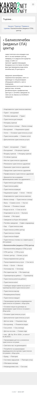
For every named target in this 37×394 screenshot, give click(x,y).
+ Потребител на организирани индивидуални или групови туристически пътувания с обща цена (17, 351)
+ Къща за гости (8, 209)
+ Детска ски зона (9, 331)
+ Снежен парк (22, 331)
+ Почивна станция (18, 206)
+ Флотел (19, 265)
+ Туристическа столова (11, 233)
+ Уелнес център (9, 255)
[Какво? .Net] (13, 7)
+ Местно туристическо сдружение (15, 160)
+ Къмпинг (6, 216)
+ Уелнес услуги (21, 255)
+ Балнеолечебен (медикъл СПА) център (18, 245)
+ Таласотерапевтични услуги (13, 262)
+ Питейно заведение (10, 116)
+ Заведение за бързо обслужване (15, 220)
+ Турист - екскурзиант (11, 113)
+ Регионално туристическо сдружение (16, 164)
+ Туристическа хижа (15, 226)
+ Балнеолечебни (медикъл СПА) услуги (17, 249)
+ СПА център (8, 252)
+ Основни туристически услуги (21, 133)
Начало (10, 26)
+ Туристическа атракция (12, 189)
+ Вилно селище (26, 126)
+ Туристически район (10, 136)
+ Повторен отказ (26, 360)
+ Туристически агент (10, 282)
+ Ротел (5, 265)
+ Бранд (5, 356)
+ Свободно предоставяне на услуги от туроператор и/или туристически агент (17, 287)
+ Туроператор (28, 275)
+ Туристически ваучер (11, 291)
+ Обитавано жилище (10, 363)
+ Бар (5, 226)
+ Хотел (5, 133)
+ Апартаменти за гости (11, 213)
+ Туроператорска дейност (12, 275)
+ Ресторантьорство (10, 272)
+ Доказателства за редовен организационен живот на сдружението (16, 178)
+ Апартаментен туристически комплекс (17, 109)
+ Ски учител (7, 328)
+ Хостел (24, 203)
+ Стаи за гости (20, 209)
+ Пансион (6, 206)
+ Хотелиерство (8, 269)
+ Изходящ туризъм (10, 123)
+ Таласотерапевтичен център (13, 259)
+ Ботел (12, 265)
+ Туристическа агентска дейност (14, 279)
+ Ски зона (23, 366)
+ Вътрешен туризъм (21, 150)
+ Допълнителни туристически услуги (16, 139)
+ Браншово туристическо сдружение (16, 167)
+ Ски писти (29, 262)
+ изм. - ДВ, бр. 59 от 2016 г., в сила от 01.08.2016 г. (16, 335)
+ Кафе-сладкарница (26, 223)
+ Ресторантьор (23, 272)
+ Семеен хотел (25, 136)
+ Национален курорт (21, 129)
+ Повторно (14, 356)
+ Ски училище (18, 328)
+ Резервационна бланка (11, 294)
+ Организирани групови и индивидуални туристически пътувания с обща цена (17, 302)
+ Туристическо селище (11, 126)
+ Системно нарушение (11, 360)
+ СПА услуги (19, 252)
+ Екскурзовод (8, 324)
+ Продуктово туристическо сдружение (17, 170)
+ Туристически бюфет (11, 236)
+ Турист (22, 116)
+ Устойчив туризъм (10, 157)
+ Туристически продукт (11, 298)
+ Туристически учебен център (14, 230)
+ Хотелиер (19, 269)
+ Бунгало (24, 213)
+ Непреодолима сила (10, 366)
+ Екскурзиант (8, 129)
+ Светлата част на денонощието (14, 345)
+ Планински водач (21, 324)
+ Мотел (29, 193)
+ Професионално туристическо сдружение (18, 174)
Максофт (21, 392)
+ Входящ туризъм (9, 154)
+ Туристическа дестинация (12, 119)
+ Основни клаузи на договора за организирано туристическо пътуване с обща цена (16, 309)
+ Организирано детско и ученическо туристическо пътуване (16, 341)
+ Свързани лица (20, 321)
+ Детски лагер (8, 321)
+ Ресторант (15, 216)
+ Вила (5, 203)
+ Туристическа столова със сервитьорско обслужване (18, 241)
